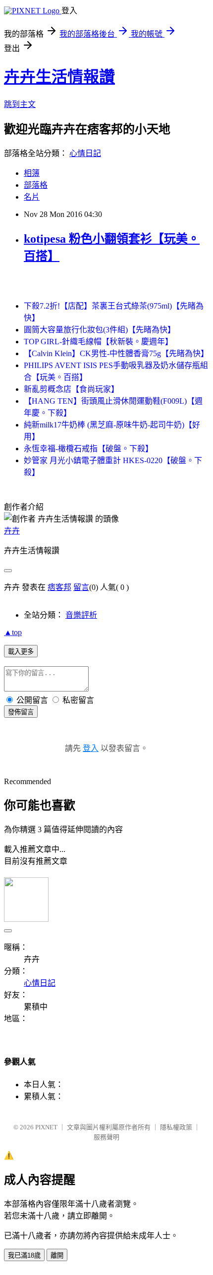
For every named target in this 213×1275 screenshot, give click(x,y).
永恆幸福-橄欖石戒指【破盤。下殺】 (88, 448)
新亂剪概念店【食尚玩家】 (71, 389)
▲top (13, 632)
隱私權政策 (176, 1127)
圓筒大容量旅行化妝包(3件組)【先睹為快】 (99, 329)
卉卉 (12, 531)
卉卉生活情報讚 (59, 77)
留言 (81, 587)
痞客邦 (59, 587)
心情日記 (85, 153)
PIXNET (46, 1127)
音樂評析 (81, 615)
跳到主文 (20, 104)
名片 (32, 197)
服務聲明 (106, 1137)
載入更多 (21, 651)
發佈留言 (21, 712)
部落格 (36, 185)
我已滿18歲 (24, 1255)
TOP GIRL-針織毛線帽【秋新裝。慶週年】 (98, 341)
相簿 (32, 173)
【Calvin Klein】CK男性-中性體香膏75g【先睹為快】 (116, 353)
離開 (57, 1255)
